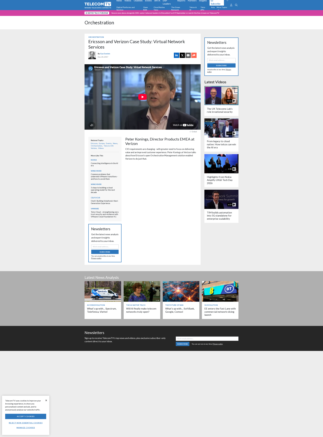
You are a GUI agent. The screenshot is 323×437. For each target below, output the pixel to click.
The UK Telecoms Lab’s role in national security (220, 110)
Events (109, 143)
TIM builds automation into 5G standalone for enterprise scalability (219, 215)
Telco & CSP (108, 146)
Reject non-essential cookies (25, 423)
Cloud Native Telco (159, 8)
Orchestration (99, 22)
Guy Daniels (105, 54)
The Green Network (175, 8)
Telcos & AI (193, 8)
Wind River (96, 171)
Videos (101, 148)
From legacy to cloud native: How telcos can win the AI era (221, 144)
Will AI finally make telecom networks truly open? (141, 310)
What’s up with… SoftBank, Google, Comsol (180, 310)
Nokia (94, 160)
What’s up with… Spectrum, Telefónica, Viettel (101, 310)
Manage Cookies (26, 428)
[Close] (46, 400)
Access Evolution (96, 305)
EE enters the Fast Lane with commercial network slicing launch (220, 311)
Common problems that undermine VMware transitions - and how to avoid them (104, 176)
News (115, 143)
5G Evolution (211, 305)
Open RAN (145, 8)
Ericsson (94, 143)
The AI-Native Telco (135, 305)
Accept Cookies (26, 416)
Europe (102, 143)
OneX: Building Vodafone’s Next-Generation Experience (104, 202)
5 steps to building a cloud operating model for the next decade (103, 189)
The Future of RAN (174, 305)
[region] (25, 415)
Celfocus (95, 198)
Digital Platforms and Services (125, 8)
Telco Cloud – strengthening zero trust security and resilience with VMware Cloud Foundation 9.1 (105, 214)
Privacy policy (96, 258)
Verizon (94, 148)
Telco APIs (202, 8)
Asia (213, 7)
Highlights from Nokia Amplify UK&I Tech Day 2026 (220, 180)
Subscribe (105, 252)
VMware (95, 209)
